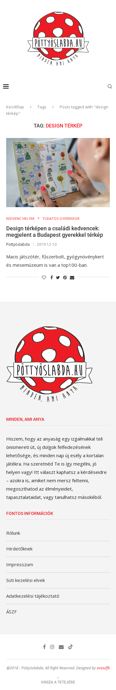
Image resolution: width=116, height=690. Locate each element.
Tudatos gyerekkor (60, 218)
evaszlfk (103, 668)
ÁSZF (11, 611)
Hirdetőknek (19, 549)
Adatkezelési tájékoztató (32, 596)
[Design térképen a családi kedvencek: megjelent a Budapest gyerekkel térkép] (58, 172)
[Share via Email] (72, 277)
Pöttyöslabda (18, 244)
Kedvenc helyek (20, 218)
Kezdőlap (15, 107)
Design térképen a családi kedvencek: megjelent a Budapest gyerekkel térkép (54, 231)
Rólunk (13, 533)
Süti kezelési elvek (25, 580)
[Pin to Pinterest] (65, 277)
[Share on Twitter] (58, 277)
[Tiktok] (70, 647)
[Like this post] (44, 277)
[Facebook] (44, 647)
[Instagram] (52, 647)
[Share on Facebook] (51, 277)
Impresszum (19, 564)
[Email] (61, 647)
